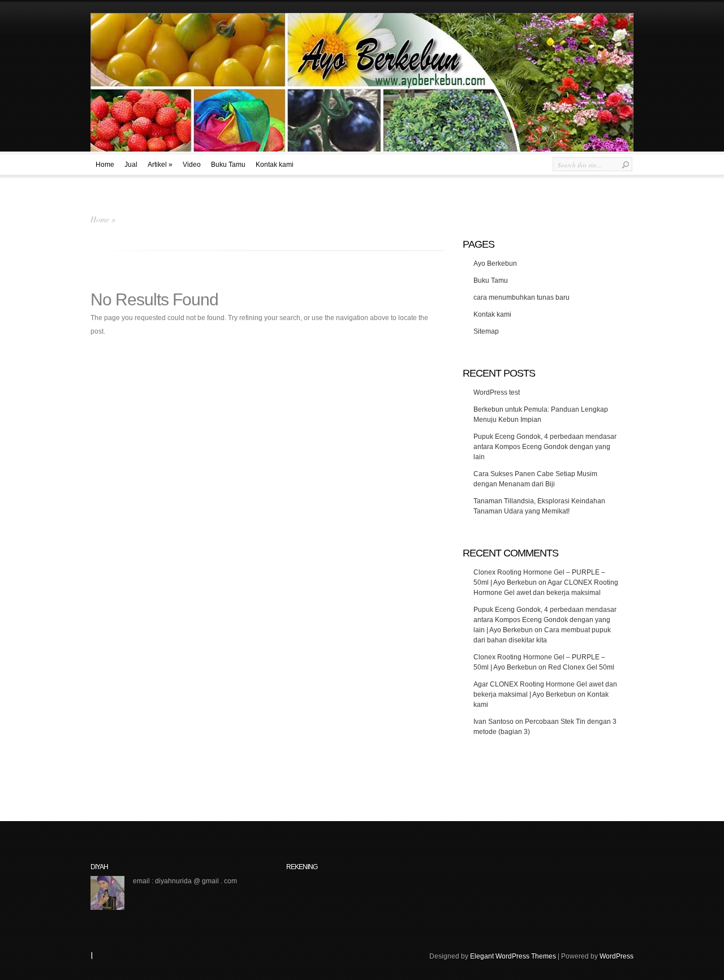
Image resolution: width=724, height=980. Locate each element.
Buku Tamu (228, 165)
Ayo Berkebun (495, 263)
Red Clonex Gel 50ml (581, 667)
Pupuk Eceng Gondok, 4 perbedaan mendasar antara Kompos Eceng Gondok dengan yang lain (545, 447)
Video (192, 165)
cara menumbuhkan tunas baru (521, 297)
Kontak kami (275, 165)
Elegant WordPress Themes (513, 956)
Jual (130, 165)
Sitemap (486, 331)
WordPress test (496, 392)
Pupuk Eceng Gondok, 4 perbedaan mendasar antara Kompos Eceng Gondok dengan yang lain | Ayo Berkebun (545, 620)
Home (105, 165)
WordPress (617, 956)
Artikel (160, 165)
